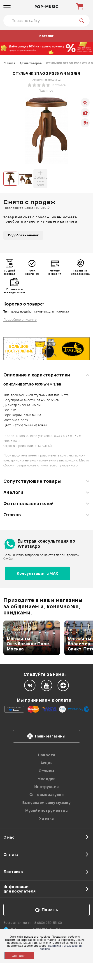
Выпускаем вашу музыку (46, 802)
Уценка (46, 818)
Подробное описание (20, 320)
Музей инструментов (46, 810)
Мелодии (46, 778)
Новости (46, 754)
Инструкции (46, 786)
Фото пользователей (28, 504)
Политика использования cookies (61, 947)
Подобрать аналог (23, 235)
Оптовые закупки (46, 794)
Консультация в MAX (37, 573)
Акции (46, 762)
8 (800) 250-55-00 (48, 922)
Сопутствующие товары (32, 481)
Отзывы (12, 515)
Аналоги (13, 492)
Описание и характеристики (36, 375)
